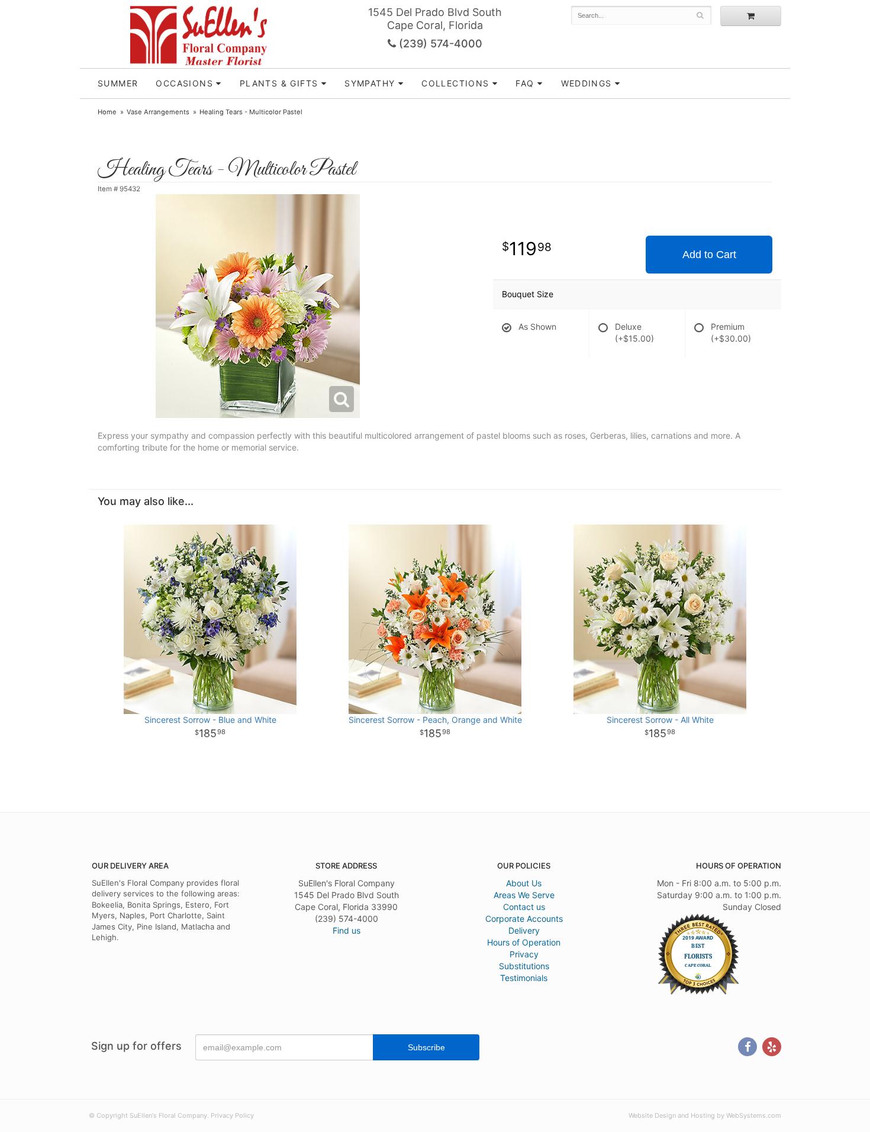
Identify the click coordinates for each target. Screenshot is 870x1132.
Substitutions (524, 966)
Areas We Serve (524, 895)
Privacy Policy (232, 1115)
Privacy (524, 954)
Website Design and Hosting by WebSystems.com (705, 1115)
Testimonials (523, 978)
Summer (118, 83)
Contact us (524, 907)
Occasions (184, 83)
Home (107, 112)
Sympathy (369, 83)
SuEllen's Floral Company (198, 35)
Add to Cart (709, 255)
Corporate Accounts (524, 919)
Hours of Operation (523, 942)
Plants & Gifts (279, 83)
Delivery (524, 930)
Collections (455, 83)
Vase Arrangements (158, 112)
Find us (346, 930)
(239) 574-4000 (439, 43)
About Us (524, 883)
